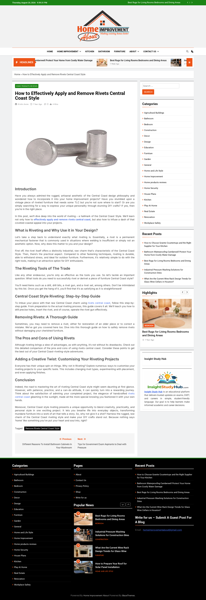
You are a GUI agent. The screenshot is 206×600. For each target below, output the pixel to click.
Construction (150, 130)
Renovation (149, 217)
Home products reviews (26, 86)
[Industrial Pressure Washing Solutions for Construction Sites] (157, 64)
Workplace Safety (152, 223)
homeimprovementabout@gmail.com (162, 529)
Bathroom (104, 51)
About (132, 51)
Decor (147, 136)
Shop (78, 492)
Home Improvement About (96, 595)
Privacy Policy (82, 486)
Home (50, 51)
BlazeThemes (128, 595)
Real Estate (149, 211)
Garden (147, 159)
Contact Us (149, 51)
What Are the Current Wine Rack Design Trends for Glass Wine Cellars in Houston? (112, 551)
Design (147, 142)
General (147, 165)
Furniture (119, 51)
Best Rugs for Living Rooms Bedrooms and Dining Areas (154, 3)
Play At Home (150, 205)
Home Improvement (67, 51)
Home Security (151, 188)
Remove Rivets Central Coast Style (42, 428)
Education (149, 147)
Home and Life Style (153, 171)
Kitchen (89, 51)
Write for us (81, 497)
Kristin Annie (23, 104)
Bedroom (148, 124)
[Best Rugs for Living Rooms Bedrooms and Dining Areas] (83, 64)
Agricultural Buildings (154, 113)
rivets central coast (99, 303)
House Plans (150, 194)
